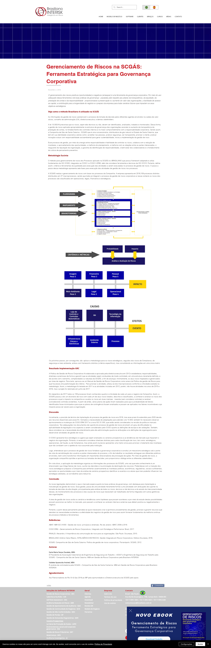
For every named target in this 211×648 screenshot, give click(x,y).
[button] (130, 610)
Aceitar (200, 644)
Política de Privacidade (103, 644)
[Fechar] (208, 644)
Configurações (186, 644)
